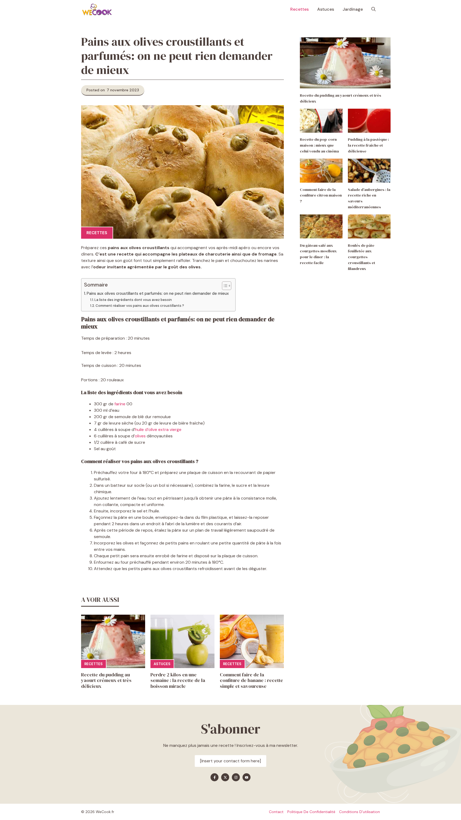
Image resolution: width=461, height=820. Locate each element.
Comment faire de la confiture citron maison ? (321, 195)
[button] (373, 9)
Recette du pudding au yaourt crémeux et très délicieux (106, 680)
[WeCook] (97, 9)
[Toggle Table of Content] (224, 285)
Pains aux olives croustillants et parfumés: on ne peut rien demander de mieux (158, 293)
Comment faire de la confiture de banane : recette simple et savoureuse (251, 680)
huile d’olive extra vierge (158, 429)
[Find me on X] (225, 777)
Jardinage (353, 9)
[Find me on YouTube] (247, 777)
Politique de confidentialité (311, 811)
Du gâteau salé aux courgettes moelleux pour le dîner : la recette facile (318, 254)
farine (119, 404)
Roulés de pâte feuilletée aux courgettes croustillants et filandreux (361, 257)
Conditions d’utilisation (359, 811)
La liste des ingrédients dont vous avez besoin (133, 299)
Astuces (325, 9)
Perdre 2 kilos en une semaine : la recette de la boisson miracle (177, 680)
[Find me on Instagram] (236, 777)
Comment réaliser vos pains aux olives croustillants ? (140, 305)
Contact (276, 811)
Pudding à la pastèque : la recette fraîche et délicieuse (368, 145)
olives (140, 436)
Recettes (299, 9)
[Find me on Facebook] (214, 777)
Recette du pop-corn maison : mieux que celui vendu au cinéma (319, 145)
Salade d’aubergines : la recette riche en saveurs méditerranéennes (369, 198)
